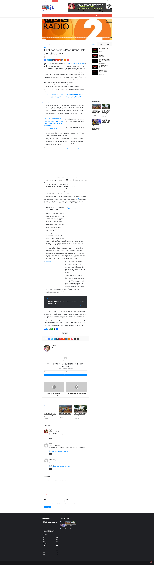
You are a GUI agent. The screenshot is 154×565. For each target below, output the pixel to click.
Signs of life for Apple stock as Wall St (103, 49)
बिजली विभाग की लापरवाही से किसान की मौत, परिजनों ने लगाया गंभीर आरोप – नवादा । (106, 121)
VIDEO (44, 552)
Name (45, 494)
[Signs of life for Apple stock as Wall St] (95, 50)
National (44, 547)
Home (45, 44)
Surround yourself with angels (73, 198)
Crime (44, 541)
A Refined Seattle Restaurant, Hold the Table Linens (103, 72)
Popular (93, 44)
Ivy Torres (52, 430)
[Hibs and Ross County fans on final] (95, 67)
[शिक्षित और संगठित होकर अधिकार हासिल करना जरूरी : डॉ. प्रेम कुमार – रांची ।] (65, 408)
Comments (108, 44)
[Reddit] (59, 60)
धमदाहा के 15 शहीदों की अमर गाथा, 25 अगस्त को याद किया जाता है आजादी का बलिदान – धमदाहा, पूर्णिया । (80, 415)
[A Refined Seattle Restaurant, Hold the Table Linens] (95, 72)
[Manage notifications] (151, 562)
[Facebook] (45, 60)
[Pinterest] (56, 60)
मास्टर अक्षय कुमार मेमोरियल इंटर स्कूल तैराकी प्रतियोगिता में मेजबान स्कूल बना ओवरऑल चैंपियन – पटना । (50, 415)
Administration (45, 537)
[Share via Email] (75, 339)
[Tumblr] (53, 60)
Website (67, 499)
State (44, 550)
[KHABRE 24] (48, 8)
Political (44, 548)
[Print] (78, 339)
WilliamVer (52, 444)
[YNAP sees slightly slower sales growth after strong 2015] (95, 61)
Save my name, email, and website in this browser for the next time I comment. (60, 503)
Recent (100, 44)
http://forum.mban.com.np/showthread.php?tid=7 (58, 451)
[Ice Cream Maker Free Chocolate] (95, 56)
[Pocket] (68, 60)
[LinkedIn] (50, 60)
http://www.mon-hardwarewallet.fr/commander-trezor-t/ (60, 466)
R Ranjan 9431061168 (70, 562)
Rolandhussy (52, 459)
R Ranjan (47, 56)
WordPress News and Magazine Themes (76, 63)
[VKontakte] (62, 60)
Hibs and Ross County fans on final (103, 66)
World (44, 554)
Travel (65, 333)
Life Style (44, 545)
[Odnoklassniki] (65, 60)
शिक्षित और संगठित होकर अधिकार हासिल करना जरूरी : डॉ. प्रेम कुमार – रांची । (65, 415)
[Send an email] (49, 56)
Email (45, 499)
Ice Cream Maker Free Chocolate (104, 55)
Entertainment (45, 543)
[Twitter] (48, 60)
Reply (51, 438)
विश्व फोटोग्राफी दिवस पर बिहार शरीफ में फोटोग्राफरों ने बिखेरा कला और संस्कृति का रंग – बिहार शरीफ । (95, 127)
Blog (48, 44)
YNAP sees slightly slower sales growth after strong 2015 (104, 60)
